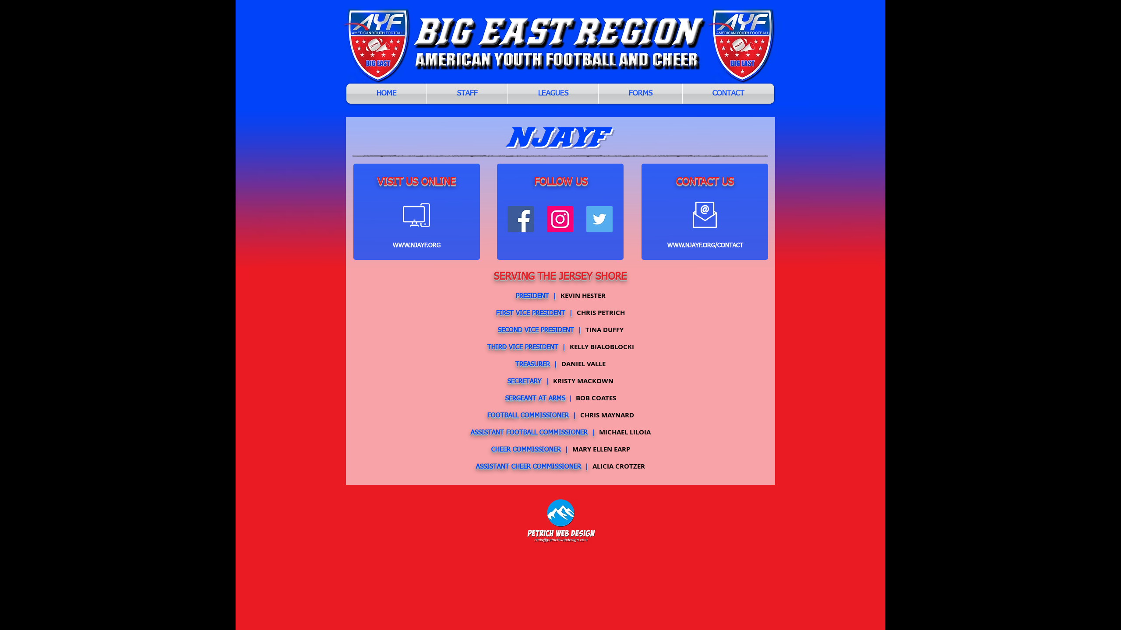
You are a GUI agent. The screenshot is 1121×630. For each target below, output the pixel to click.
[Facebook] (521, 219)
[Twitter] (599, 219)
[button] (553, 94)
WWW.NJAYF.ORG (417, 245)
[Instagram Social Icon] (560, 219)
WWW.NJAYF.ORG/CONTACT (705, 245)
